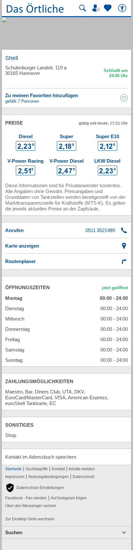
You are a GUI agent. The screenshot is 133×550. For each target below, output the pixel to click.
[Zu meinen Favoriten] (108, 8)
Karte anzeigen (22, 246)
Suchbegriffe (37, 469)
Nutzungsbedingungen (48, 476)
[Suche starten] (82, 8)
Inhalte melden (82, 469)
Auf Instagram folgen (69, 498)
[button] (34, 487)
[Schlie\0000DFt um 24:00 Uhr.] (116, 74)
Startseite (13, 469)
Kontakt (58, 469)
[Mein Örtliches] (97, 8)
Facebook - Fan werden (26, 498)
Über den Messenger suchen (30, 506)
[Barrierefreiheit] (123, 8)
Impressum (15, 476)
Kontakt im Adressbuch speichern (40, 457)
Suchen (13, 532)
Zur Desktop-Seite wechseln (30, 519)
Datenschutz (84, 476)
